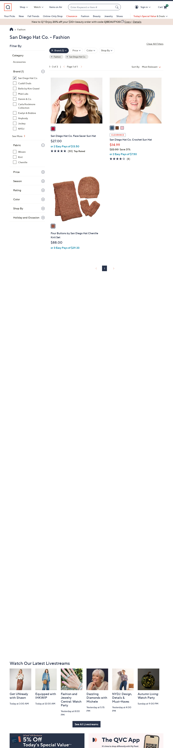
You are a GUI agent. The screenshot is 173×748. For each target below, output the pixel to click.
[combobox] (91, 7)
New (21, 16)
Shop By (18, 208)
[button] (137, 7)
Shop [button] (22, 7)
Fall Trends (33, 16)
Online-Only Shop (53, 16)
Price (16, 172)
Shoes (119, 16)
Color (16, 199)
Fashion (85, 16)
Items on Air (55, 7)
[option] (86, 22)
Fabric (17, 145)
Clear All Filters (154, 43)
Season (17, 181)
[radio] (53, 128)
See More (17, 136)
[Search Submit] (117, 7)
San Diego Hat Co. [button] (77, 57)
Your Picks (9, 16)
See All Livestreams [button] (86, 724)
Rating (17, 190)
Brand (18, 71)
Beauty (97, 16)
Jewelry (108, 16)
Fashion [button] (57, 57)
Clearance (71, 16)
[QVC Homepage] (11, 30)
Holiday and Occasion (26, 217)
